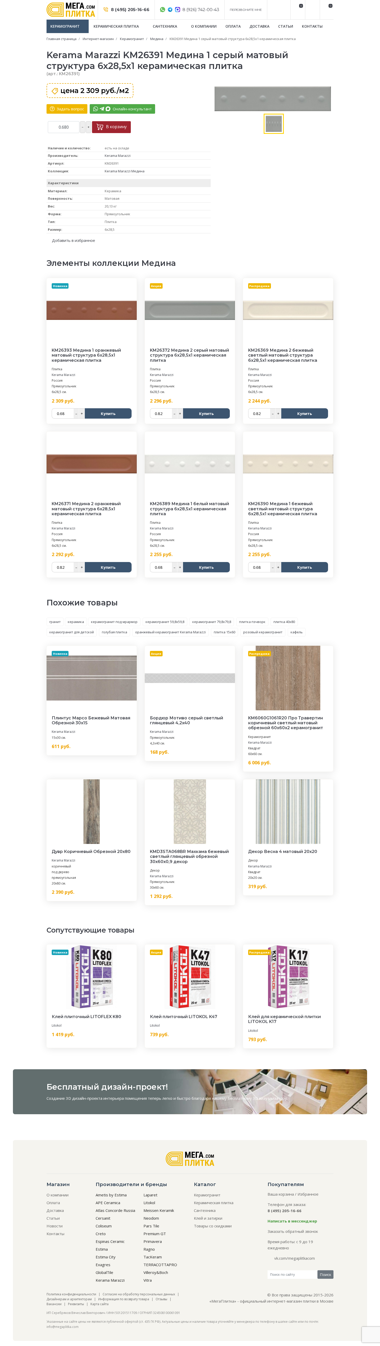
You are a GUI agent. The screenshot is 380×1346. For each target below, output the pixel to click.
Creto (101, 1233)
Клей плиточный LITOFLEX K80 (86, 1016)
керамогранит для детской (71, 632)
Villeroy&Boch (155, 1272)
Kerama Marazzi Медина (125, 171)
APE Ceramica (108, 1202)
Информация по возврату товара (123, 1299)
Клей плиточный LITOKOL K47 (183, 1016)
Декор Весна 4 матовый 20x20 (282, 851)
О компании (204, 26)
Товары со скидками (213, 1225)
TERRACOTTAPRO (160, 1264)
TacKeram (152, 1256)
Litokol (57, 1025)
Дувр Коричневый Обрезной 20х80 (91, 851)
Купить (108, 413)
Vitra (147, 1280)
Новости (55, 1225)
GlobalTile (104, 1272)
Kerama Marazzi (118, 155)
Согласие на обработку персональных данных (139, 1294)
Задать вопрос (70, 108)
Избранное (308, 1194)
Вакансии (54, 1304)
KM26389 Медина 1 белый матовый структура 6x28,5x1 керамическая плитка (189, 508)
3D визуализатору (270, 1098)
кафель (297, 632)
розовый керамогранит (263, 632)
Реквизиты (76, 1304)
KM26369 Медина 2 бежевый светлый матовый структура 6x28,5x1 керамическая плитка (282, 355)
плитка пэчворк (252, 621)
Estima (102, 1249)
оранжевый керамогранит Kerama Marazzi (170, 632)
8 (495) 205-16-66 (129, 9)
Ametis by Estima (111, 1194)
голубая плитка (114, 632)
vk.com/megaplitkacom (294, 1258)
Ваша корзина (281, 1194)
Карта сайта (99, 1304)
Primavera (152, 1241)
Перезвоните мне (246, 10)
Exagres (103, 1264)
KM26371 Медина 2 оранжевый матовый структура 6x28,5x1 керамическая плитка (86, 508)
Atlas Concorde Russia (115, 1210)
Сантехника (165, 26)
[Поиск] (312, 9)
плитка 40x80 (284, 621)
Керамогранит (65, 26)
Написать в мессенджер (292, 1221)
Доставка (259, 26)
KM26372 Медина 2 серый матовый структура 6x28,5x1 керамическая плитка (189, 355)
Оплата (233, 26)
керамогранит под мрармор (114, 621)
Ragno (149, 1249)
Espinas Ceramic (110, 1241)
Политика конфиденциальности (71, 1294)
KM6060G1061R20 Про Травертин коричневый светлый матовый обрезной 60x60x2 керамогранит (285, 723)
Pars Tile (151, 1225)
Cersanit (103, 1218)
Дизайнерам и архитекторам (69, 1299)
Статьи (285, 26)
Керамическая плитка (117, 26)
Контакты (312, 26)
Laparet (150, 1194)
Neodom (151, 1218)
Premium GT (154, 1233)
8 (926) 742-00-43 (200, 9)
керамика (76, 621)
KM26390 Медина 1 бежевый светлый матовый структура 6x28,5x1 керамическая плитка (282, 508)
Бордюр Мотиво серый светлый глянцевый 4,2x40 (186, 720)
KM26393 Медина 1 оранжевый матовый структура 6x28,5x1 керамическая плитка (86, 355)
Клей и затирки (208, 1218)
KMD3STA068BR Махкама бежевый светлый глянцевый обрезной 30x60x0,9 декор (189, 856)
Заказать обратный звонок (293, 1231)
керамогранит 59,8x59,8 (165, 621)
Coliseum (104, 1225)
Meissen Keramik (158, 1210)
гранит (55, 621)
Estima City (106, 1256)
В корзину (116, 126)
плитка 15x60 (224, 632)
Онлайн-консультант (132, 108)
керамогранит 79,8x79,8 (211, 621)
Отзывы (161, 1299)
